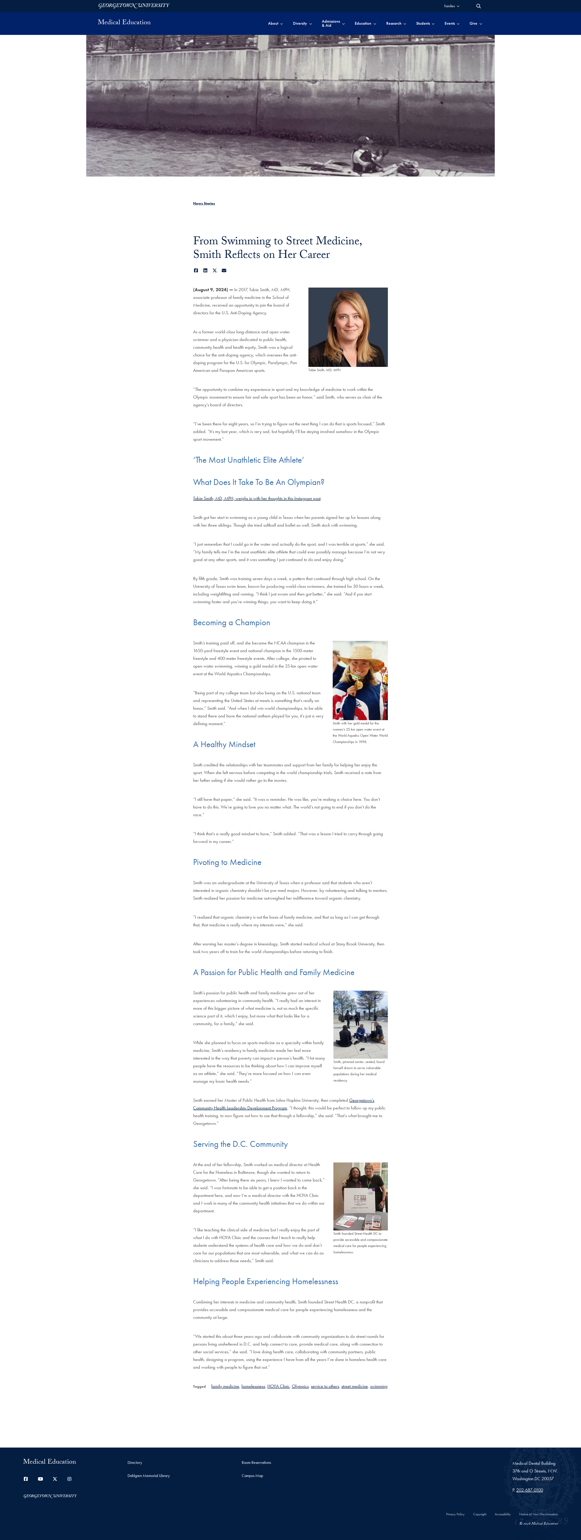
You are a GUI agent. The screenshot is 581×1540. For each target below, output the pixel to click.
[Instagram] (69, 1479)
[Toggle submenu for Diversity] (310, 23)
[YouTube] (40, 1479)
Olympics (300, 1386)
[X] (214, 271)
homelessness (253, 1386)
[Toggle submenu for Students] (433, 23)
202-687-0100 (529, 1490)
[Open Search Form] (478, 6)
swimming (379, 1386)
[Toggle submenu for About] (281, 23)
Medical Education (124, 23)
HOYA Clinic (278, 1386)
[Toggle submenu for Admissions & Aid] (343, 23)
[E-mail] (224, 271)
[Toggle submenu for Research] (404, 23)
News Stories (204, 203)
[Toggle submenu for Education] (374, 23)
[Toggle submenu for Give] (480, 23)
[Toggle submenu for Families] (458, 6)
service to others (325, 1386)
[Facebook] (196, 271)
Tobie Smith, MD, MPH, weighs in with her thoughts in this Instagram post (256, 498)
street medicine (354, 1386)
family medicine (225, 1386)
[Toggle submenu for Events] (458, 23)
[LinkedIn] (205, 271)
